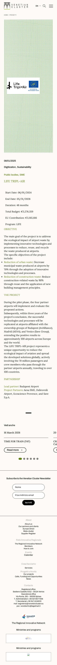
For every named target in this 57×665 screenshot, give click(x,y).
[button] (44, 6)
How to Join (28, 548)
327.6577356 (37, 598)
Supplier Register (28, 533)
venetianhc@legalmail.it (30, 605)
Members (28, 546)
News (28, 578)
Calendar (28, 554)
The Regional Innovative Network (28, 543)
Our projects (28, 574)
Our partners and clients (28, 526)
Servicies (28, 567)
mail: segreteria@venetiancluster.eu (28, 603)
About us (28, 523)
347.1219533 (36, 601)
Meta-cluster (28, 531)
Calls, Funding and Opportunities (28, 576)
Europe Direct (28, 528)
